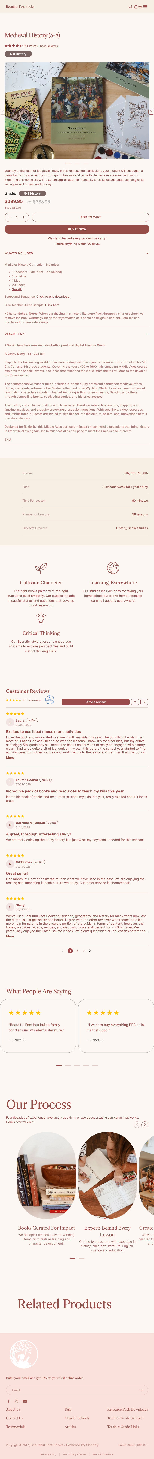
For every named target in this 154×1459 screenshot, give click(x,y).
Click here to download (52, 296)
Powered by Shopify (82, 1445)
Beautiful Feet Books (47, 1445)
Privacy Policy (48, 1454)
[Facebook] (8, 1401)
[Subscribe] (140, 1390)
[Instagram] (16, 1401)
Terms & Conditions (103, 1454)
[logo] (20, 6)
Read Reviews (49, 46)
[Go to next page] (91, 950)
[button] (14, 46)
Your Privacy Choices (74, 1454)
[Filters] (135, 702)
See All (17, 289)
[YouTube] (25, 1401)
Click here (52, 305)
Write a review (96, 702)
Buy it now (77, 229)
